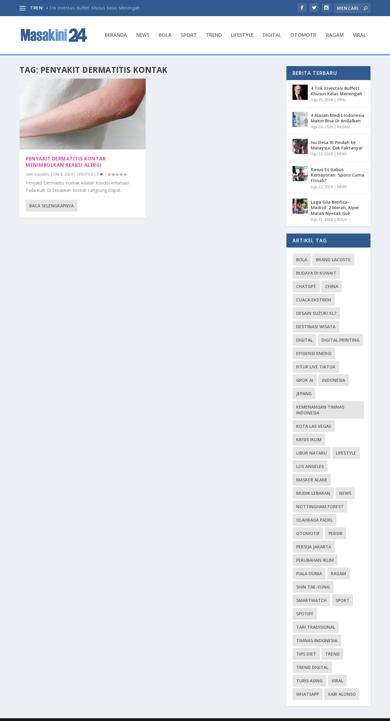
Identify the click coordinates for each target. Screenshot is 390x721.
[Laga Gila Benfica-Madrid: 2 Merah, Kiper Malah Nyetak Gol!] (300, 206)
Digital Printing (340, 340)
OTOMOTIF (303, 35)
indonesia (333, 380)
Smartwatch (311, 600)
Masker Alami (311, 480)
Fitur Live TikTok (315, 367)
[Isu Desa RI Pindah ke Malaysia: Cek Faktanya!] (300, 146)
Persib (335, 533)
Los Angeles (310, 466)
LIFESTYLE (242, 35)
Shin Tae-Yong (313, 587)
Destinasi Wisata (315, 326)
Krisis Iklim (308, 439)
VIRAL (359, 35)
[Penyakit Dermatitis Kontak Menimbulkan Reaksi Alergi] (83, 114)
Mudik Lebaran (313, 493)
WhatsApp (307, 694)
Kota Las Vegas (313, 426)
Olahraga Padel (314, 520)
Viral (337, 681)
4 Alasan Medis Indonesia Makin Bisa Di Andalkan (337, 118)
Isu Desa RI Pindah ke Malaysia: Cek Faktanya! (337, 145)
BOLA (165, 35)
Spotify (304, 614)
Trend (332, 654)
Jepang (304, 393)
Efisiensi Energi (314, 353)
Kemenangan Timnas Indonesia (320, 410)
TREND (214, 35)
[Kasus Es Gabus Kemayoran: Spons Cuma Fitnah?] (300, 173)
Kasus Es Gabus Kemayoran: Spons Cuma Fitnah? (337, 175)
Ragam (338, 573)
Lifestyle (346, 453)
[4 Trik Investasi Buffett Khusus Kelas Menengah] (300, 92)
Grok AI (304, 380)
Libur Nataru (311, 453)
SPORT (189, 35)
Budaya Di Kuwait (316, 273)
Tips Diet (306, 654)
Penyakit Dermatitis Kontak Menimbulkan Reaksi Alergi (66, 161)
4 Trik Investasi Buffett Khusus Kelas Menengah (92, 8)
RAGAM (335, 35)
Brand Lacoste (333, 259)
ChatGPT (306, 286)
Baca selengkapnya (51, 206)
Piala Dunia (309, 573)
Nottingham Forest (320, 506)
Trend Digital (312, 667)
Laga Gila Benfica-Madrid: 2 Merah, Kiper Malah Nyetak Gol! (335, 207)
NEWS (143, 35)
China (331, 286)
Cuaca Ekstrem (313, 300)
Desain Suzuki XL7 (316, 313)
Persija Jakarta (313, 547)
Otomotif (308, 533)
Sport (342, 600)
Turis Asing (309, 681)
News (345, 493)
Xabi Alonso (342, 694)
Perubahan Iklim (315, 560)
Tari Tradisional (315, 627)
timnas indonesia (316, 640)
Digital (304, 340)
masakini (41, 174)
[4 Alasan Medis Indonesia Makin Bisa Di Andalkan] (300, 119)
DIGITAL (272, 35)
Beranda (116, 35)
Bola (301, 259)
